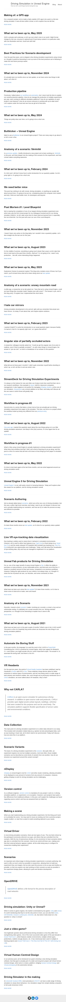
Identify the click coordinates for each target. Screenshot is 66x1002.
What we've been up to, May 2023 (23, 267)
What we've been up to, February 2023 (26, 323)
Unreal (59, 911)
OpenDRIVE (11, 881)
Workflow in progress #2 (18, 403)
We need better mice (15, 187)
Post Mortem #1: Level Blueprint (22, 207)
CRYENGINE (8, 915)
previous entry (41, 411)
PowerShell (51, 647)
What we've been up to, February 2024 (26, 169)
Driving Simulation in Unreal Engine (30, 3)
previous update (12, 153)
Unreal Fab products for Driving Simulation (28, 561)
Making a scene (13, 811)
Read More (7, 24)
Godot (56, 913)
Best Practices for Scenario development (27, 53)
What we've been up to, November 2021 (26, 585)
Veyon (32, 385)
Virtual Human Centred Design (21, 954)
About (60, 4)
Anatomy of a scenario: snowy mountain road (30, 285)
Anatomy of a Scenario (17, 603)
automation (34, 95)
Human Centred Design (48, 963)
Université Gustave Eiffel (14, 981)
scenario (23, 607)
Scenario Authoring (15, 499)
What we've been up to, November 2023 (26, 229)
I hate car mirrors (14, 305)
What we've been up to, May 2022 (23, 463)
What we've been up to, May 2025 (23, 33)
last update (46, 273)
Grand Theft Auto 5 (10, 937)
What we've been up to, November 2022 (26, 361)
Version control (13, 789)
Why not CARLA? (14, 689)
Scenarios (10, 857)
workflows (26, 95)
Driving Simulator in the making (22, 977)
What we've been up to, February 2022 (26, 521)
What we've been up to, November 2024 (26, 73)
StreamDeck (18, 389)
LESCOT (37, 981)
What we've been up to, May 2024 (23, 115)
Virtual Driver (11, 831)
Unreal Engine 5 (9, 485)
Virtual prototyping (10, 965)
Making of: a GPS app (16, 15)
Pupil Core (39, 543)
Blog (54, 4)
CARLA (10, 697)
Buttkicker (16, 135)
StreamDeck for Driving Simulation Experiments (31, 379)
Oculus (14, 671)
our (21, 95)
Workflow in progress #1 (18, 443)
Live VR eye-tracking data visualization (26, 537)
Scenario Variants (14, 746)
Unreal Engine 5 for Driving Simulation (26, 481)
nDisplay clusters (46, 387)
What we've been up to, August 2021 (24, 623)
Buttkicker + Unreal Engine (19, 131)
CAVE (6, 677)
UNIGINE (31, 915)
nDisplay (9, 769)
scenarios (25, 503)
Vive (25, 671)
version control (24, 793)
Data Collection (13, 724)
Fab (42, 565)
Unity (52, 911)
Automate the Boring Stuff (19, 643)
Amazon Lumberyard (20, 915)
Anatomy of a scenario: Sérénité (22, 149)
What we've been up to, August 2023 (24, 247)
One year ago (8, 427)
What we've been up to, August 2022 (24, 423)
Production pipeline (15, 91)
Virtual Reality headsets (34, 669)
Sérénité (57, 153)
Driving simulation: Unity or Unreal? (24, 906)
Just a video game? (15, 928)
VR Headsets (11, 665)
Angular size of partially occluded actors (27, 341)
